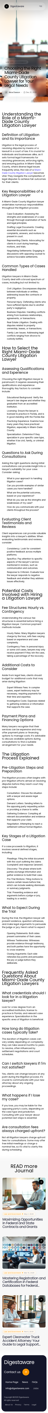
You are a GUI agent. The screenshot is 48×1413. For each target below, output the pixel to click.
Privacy (18, 1404)
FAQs (35, 1382)
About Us (9, 1404)
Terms (26, 1404)
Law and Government (16, 62)
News (25, 1382)
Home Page (12, 1382)
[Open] (41, 6)
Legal (34, 1404)
